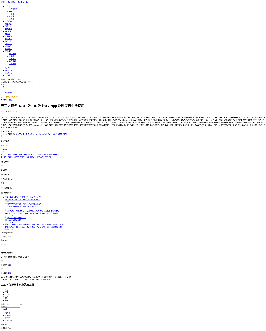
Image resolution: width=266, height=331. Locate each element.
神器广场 (8, 70)
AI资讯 (11, 14)
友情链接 (12, 64)
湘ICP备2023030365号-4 (41, 279)
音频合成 (8, 49)
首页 (10, 100)
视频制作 (8, 46)
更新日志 (12, 11)
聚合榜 (7, 318)
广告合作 (23, 279)
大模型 (7, 34)
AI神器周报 (13, 9)
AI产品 (11, 19)
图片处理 (8, 29)
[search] (21, 304)
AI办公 (7, 313)
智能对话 (8, 39)
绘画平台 (8, 24)
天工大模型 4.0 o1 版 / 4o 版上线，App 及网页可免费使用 (46, 134)
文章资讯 (8, 6)
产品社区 (12, 59)
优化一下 (29, 279)
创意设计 (8, 26)
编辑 (11, 252)
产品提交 (12, 56)
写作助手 (8, 21)
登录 (2, 183)
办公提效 (8, 31)
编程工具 (8, 41)
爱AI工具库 (20, 134)
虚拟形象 (8, 44)
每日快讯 (12, 61)
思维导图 (8, 36)
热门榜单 (12, 54)
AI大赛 (11, 16)
